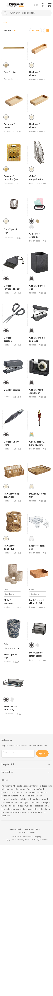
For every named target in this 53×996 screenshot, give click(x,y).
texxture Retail (15, 829)
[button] (47, 30)
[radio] (6, 65)
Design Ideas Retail (32, 829)
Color (6, 590)
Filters (35, 31)
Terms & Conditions (27, 832)
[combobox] (26, 13)
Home (4, 22)
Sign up (42, 753)
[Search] (5, 13)
